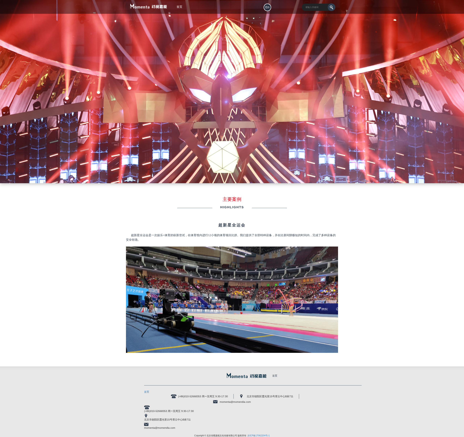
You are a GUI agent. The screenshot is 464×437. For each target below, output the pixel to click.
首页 (274, 375)
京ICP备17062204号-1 (258, 435)
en (267, 7)
